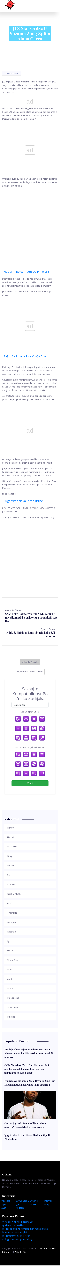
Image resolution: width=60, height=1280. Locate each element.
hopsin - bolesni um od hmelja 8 (26, 272)
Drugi (46, 1204)
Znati (30, 783)
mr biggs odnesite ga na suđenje (17, 1239)
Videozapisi (6, 1200)
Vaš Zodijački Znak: (30, 711)
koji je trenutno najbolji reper (16, 1235)
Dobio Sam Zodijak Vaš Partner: (30, 747)
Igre (17, 1204)
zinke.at (43, 1248)
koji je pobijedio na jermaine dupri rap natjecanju (25, 1228)
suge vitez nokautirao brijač (23, 501)
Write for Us (20, 1252)
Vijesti (4, 1204)
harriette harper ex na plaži (14, 1232)
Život (3, 1207)
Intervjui (48, 1200)
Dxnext (33, 1204)
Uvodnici (34, 1200)
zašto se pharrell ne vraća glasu (26, 356)
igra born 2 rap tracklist (13, 1225)
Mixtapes (20, 1207)
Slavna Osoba (11, 73)
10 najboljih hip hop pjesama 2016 (18, 1221)
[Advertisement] (30, 223)
